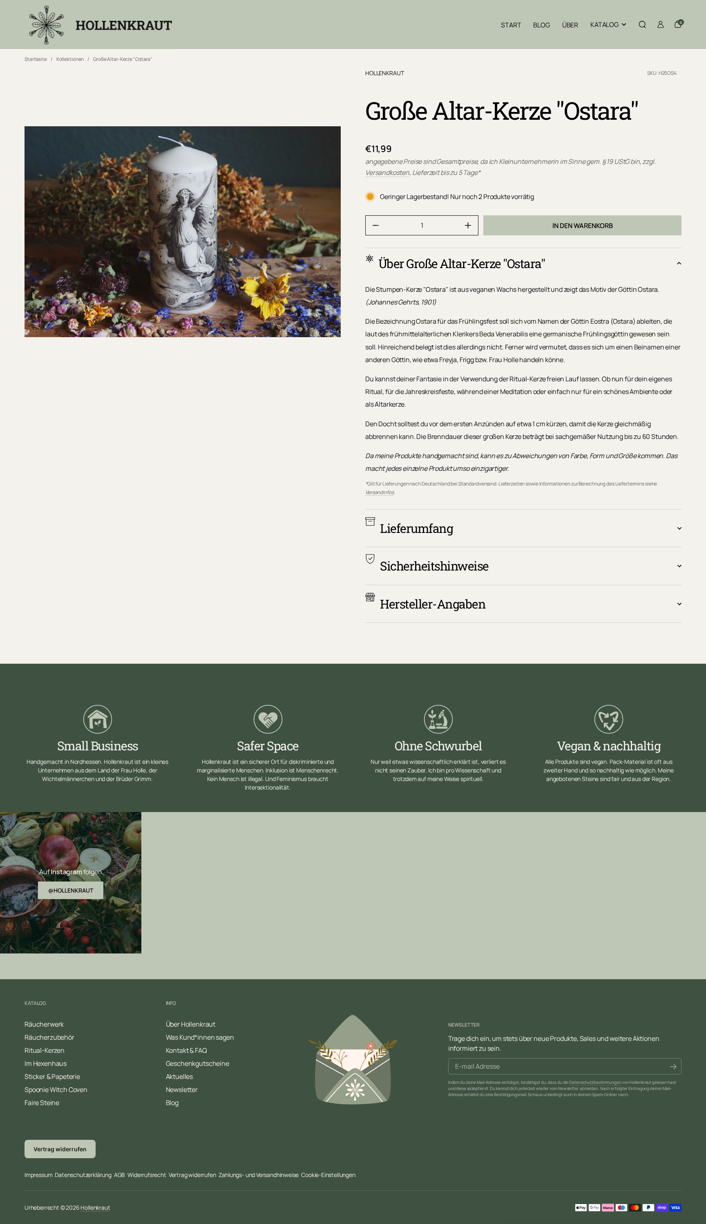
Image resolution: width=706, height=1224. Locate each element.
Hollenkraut (384, 73)
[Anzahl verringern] (373, 225)
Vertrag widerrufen (60, 1149)
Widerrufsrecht (146, 1175)
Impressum (38, 1175)
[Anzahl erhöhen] (471, 225)
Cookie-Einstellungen (328, 1175)
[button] (642, 24)
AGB (119, 1175)
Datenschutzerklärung (83, 1175)
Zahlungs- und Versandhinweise (259, 1175)
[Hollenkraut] (99, 24)
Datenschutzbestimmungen (595, 1082)
